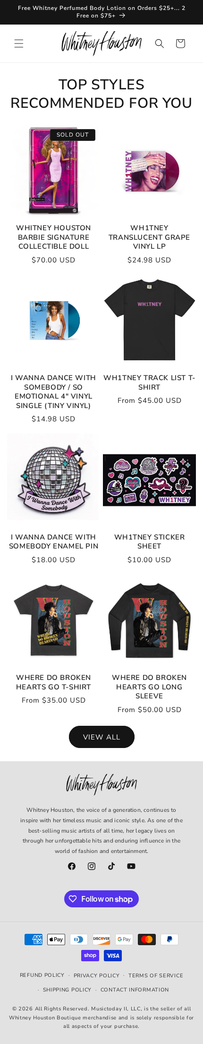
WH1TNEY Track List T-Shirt (149, 383)
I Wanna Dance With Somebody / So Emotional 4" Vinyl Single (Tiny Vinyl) (53, 392)
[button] (18, 43)
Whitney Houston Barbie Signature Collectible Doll (53, 237)
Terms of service (155, 975)
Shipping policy (67, 989)
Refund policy (42, 975)
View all (101, 737)
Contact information (135, 989)
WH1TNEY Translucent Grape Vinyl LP (149, 237)
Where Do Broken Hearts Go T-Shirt (53, 682)
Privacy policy (97, 975)
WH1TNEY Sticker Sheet (149, 542)
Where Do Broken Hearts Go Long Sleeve (149, 687)
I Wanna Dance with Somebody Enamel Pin (53, 542)
